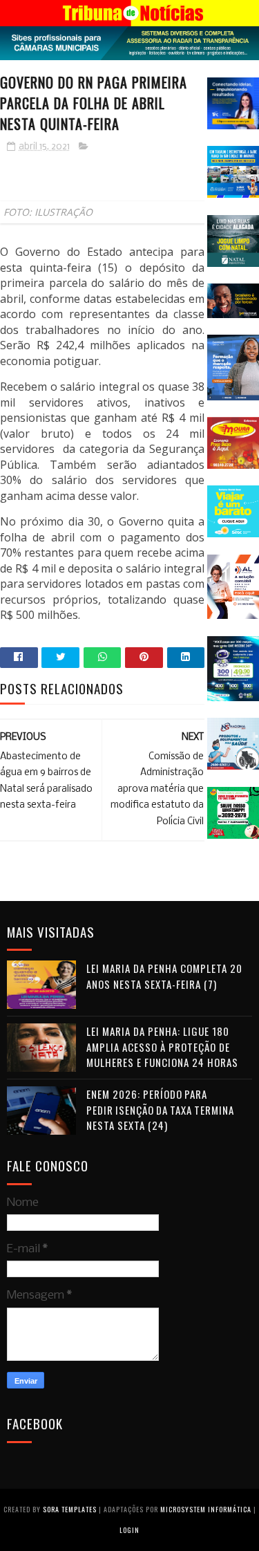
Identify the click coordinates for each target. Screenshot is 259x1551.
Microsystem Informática (205, 1509)
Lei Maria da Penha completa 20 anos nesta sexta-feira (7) (164, 976)
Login (129, 1530)
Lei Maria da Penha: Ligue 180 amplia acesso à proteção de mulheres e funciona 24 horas (162, 1046)
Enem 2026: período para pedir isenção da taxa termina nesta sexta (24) (160, 1109)
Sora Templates (70, 1509)
